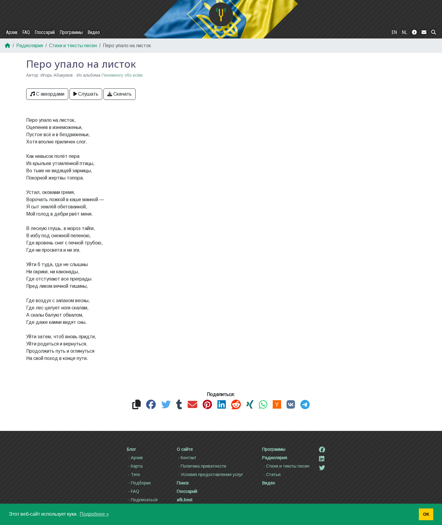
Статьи (273, 474)
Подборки (141, 482)
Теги (135, 474)
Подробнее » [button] (94, 514)
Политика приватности (203, 466)
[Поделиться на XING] (250, 405)
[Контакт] (424, 32)
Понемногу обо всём (122, 75)
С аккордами (50, 94)
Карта (137, 466)
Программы (71, 32)
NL (404, 32)
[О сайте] (414, 32)
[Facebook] (322, 450)
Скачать (122, 94)
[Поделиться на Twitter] (165, 405)
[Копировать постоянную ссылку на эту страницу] (136, 405)
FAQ (26, 32)
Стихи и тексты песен (73, 45)
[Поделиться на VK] (291, 405)
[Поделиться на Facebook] (150, 405)
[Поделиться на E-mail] (192, 405)
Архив (11, 32)
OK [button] (426, 514)
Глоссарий (45, 32)
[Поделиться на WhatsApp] (263, 405)
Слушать (88, 94)
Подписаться (144, 499)
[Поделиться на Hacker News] (277, 405)
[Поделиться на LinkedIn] (222, 405)
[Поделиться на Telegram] (305, 405)
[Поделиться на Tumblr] (179, 405)
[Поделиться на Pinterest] (207, 405)
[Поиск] (433, 32)
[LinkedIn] (321, 459)
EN (394, 32)
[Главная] (221, 14)
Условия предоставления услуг (212, 474)
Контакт (188, 457)
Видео (93, 32)
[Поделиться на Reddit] (236, 405)
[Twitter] (322, 468)
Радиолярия (29, 45)
